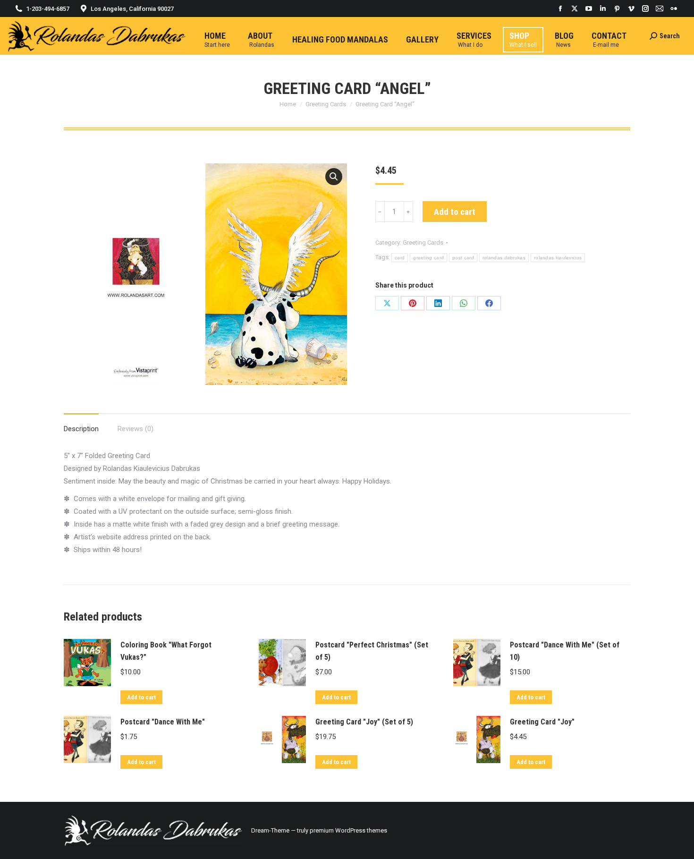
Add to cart (454, 211)
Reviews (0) (135, 429)
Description (81, 429)
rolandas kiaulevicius (558, 257)
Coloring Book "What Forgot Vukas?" (166, 651)
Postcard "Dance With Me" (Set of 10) (564, 651)
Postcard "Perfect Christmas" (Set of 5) (371, 651)
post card (463, 257)
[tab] (81, 424)
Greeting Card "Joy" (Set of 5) (364, 721)
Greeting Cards (423, 242)
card (400, 257)
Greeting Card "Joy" (542, 721)
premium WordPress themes (348, 830)
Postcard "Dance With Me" (162, 721)
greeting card (428, 257)
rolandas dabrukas (503, 257)
